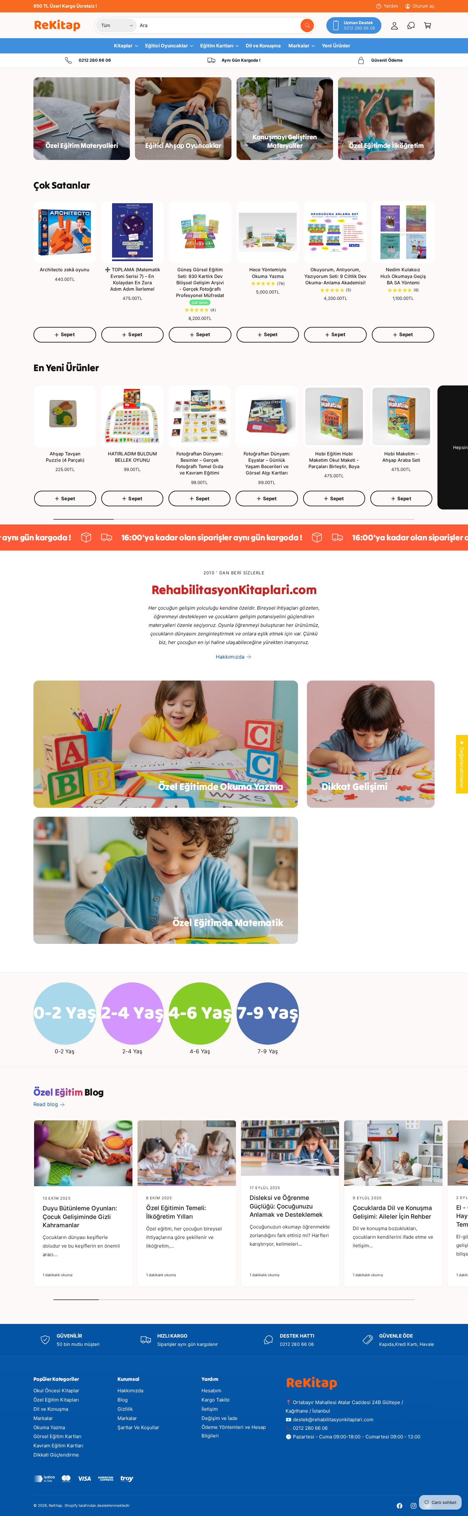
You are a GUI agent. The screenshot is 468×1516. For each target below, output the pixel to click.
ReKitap (55, 1505)
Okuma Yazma (49, 1427)
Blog (122, 1400)
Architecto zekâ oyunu (64, 269)
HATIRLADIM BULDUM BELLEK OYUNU (132, 457)
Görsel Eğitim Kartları (57, 1436)
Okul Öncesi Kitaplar (56, 1391)
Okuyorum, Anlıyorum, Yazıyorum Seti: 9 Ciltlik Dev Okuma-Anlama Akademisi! (335, 276)
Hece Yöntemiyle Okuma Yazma (267, 273)
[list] (234, 60)
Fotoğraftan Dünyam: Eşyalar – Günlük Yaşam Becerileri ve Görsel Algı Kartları (267, 463)
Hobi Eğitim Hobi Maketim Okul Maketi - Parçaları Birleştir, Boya (333, 460)
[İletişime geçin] (411, 25)
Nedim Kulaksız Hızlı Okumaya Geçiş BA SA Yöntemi (403, 276)
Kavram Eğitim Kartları (58, 1446)
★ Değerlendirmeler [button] (462, 764)
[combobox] (226, 25)
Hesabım (211, 1391)
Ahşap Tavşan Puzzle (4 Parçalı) (65, 457)
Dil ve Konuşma (50, 1409)
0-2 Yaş (64, 1051)
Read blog (45, 1104)
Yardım (391, 6)
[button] (427, 25)
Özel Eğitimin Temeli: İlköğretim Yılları (176, 1212)
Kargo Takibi (216, 1400)
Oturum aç (424, 6)
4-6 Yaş (200, 1051)
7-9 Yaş (268, 1051)
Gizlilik (125, 1409)
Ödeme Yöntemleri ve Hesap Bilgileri (234, 1431)
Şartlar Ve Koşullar (138, 1427)
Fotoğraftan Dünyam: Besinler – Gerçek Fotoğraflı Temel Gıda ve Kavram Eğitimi (199, 463)
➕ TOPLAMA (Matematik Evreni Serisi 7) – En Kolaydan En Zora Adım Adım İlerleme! (132, 279)
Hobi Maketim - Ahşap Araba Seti (401, 457)
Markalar (43, 1418)
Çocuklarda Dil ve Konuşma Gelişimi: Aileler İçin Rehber (392, 1212)
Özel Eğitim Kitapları (56, 1400)
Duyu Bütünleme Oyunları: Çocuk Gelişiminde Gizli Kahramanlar (80, 1217)
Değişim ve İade (220, 1418)
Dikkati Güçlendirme (56, 1455)
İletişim (210, 1409)
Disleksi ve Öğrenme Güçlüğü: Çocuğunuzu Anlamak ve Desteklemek (286, 1206)
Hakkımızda (230, 657)
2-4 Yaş (132, 1051)
